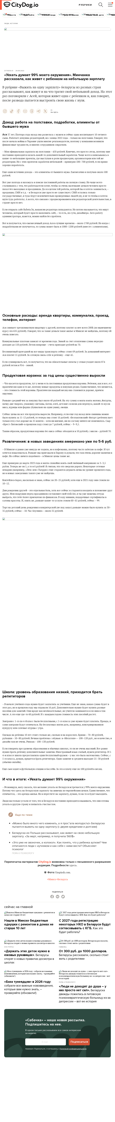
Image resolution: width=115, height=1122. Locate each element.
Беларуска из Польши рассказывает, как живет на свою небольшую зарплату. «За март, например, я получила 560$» (56, 834)
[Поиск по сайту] (101, 5)
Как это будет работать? (85, 926)
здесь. (73, 865)
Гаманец (62, 947)
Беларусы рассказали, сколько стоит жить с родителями (83, 955)
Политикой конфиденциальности (73, 1048)
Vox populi (9, 947)
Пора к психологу (67, 982)
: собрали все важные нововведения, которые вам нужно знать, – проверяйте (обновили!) (28, 987)
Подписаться (79, 1042)
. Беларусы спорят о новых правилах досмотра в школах (29, 956)
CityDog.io (8, 71)
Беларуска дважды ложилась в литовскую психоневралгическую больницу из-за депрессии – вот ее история (85, 993)
